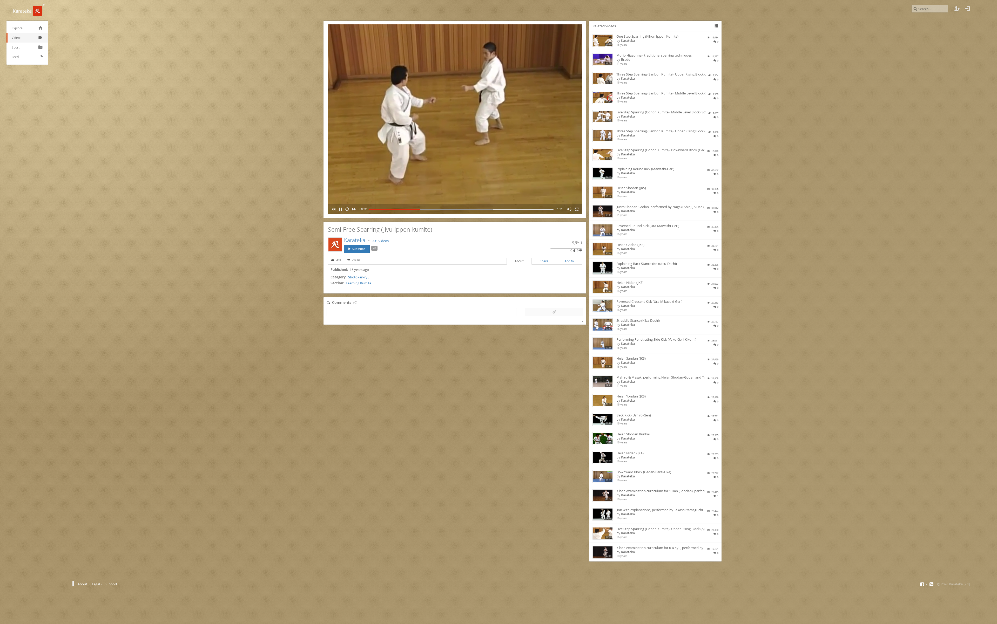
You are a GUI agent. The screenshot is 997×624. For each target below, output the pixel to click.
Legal (96, 584)
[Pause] (339, 209)
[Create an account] (957, 8)
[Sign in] (967, 8)
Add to (569, 261)
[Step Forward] (352, 209)
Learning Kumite (358, 283)
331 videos (380, 240)
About (519, 261)
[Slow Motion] (346, 209)
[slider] (461, 209)
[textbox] (422, 312)
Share (544, 261)
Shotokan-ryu (358, 277)
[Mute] (568, 209)
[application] (455, 119)
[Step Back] (332, 209)
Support (111, 584)
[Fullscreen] (575, 209)
